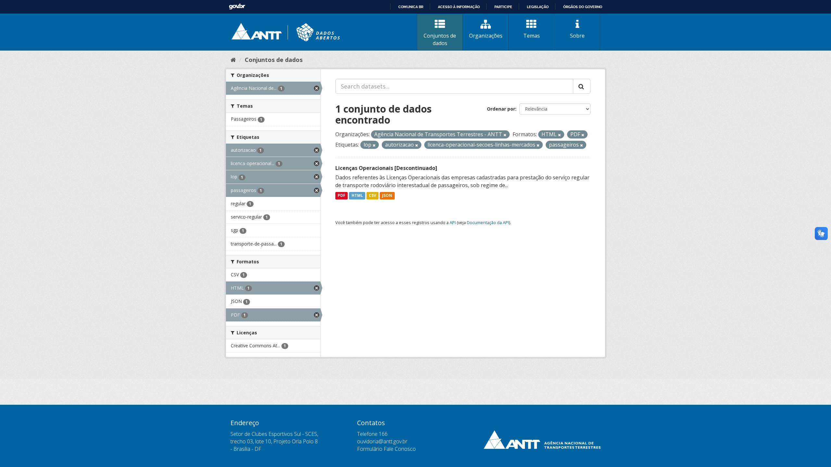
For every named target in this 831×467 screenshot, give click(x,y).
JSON (387, 195)
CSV (372, 195)
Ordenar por (501, 109)
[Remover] (504, 134)
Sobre (577, 35)
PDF (341, 195)
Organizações (485, 35)
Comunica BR (410, 7)
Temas (531, 35)
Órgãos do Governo (582, 7)
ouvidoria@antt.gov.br (382, 441)
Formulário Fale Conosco (386, 448)
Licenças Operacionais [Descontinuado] (386, 168)
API (453, 222)
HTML (357, 195)
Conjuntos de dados (440, 39)
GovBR (237, 7)
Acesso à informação (459, 7)
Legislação (538, 7)
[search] (581, 86)
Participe (503, 7)
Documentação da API (488, 222)
